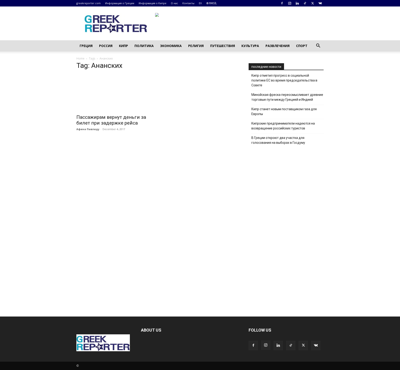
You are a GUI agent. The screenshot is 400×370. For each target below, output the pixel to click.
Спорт (301, 46)
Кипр (123, 46)
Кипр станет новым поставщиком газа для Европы (284, 111)
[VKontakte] (320, 3)
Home (80, 58)
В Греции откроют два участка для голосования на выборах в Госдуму (278, 140)
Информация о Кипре (152, 3)
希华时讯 (211, 3)
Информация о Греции (119, 3)
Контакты (188, 3)
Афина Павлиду (87, 129)
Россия (105, 46)
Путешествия (222, 46)
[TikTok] (304, 3)
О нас (174, 3)
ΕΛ (200, 3)
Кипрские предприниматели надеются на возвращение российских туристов (283, 126)
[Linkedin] (297, 3)
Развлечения (278, 46)
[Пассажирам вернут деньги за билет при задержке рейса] (113, 92)
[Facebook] (281, 3)
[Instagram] (289, 3)
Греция (86, 46)
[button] (318, 46)
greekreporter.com (88, 3)
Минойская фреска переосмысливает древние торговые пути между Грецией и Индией (287, 97)
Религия (196, 46)
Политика (144, 46)
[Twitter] (312, 3)
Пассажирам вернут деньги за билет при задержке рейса (111, 120)
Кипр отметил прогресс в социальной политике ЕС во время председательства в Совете (284, 80)
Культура (250, 46)
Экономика (171, 46)
